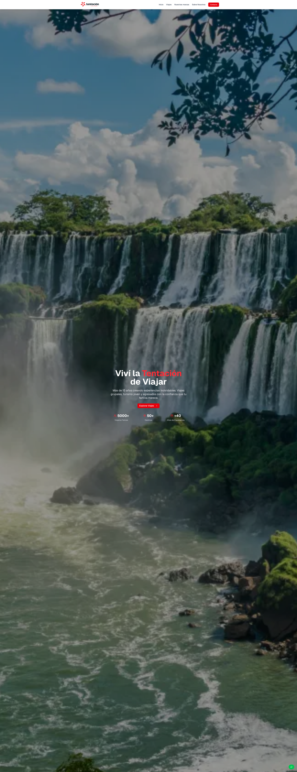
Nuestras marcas (181, 4)
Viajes (169, 4)
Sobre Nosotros (198, 4)
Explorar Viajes (146, 405)
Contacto (213, 5)
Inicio (161, 4)
